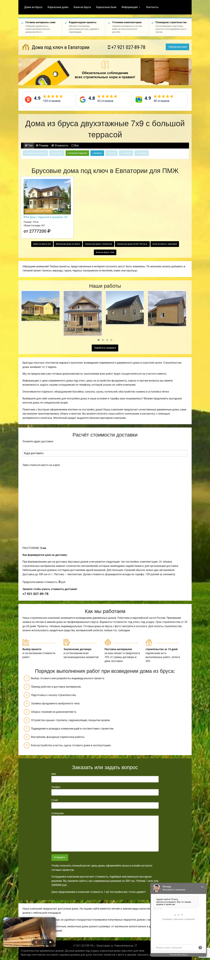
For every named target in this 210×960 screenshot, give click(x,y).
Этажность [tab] (61, 145)
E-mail (54, 800)
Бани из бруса (82, 7)
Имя (53, 774)
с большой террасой (77, 153)
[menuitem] (33, 7)
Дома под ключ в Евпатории (60, 47)
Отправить (60, 857)
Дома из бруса (33, 7)
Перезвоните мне (177, 47)
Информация (130, 7)
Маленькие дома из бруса (68, 244)
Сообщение (57, 813)
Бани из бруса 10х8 (105, 252)
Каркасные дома (58, 7)
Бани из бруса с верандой (165, 244)
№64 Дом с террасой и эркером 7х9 (45, 217)
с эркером (97, 153)
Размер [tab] (43, 145)
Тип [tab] (30, 145)
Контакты (152, 7)
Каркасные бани (106, 7)
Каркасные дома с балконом (98, 244)
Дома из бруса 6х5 (42, 244)
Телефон (55, 787)
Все (76, 145)
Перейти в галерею (104, 348)
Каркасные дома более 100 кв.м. (132, 244)
